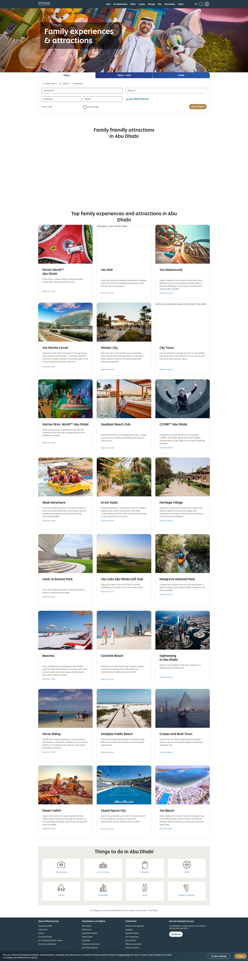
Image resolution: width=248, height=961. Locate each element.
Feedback (176, 934)
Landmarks (103, 895)
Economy (77, 83)
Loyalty (142, 4)
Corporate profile (45, 926)
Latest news (43, 929)
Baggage (129, 929)
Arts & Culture (103, 872)
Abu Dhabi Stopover (90, 947)
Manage (151, 4)
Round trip (50, 83)
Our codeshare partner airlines (50, 940)
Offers (133, 4)
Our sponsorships (45, 937)
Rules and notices (132, 947)
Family (145, 895)
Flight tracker (87, 937)
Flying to (132, 90)
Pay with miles (93, 107)
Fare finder (86, 940)
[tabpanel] (124, 95)
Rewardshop (170, 4)
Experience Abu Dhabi (90, 944)
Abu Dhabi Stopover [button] (139, 98)
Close (240, 956)
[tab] (66, 75)
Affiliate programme (133, 944)
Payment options (132, 933)
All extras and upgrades (134, 926)
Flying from (49, 90)
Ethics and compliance (47, 944)
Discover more (48, 291)
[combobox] (49, 83)
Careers (41, 933)
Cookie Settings (219, 956)
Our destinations (120, 4)
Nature (61, 895)
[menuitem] (108, 4)
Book (108, 4)
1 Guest (65, 83)
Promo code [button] (46, 106)
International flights (90, 933)
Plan (160, 4)
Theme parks (61, 872)
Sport (186, 872)
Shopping (145, 872)
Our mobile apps (131, 937)
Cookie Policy (124, 955)
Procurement (130, 940)
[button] (194, 4)
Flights (181, 4)
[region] (124, 956)
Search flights (197, 106)
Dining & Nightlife (187, 895)
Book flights (86, 926)
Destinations (87, 929)
